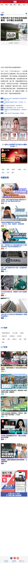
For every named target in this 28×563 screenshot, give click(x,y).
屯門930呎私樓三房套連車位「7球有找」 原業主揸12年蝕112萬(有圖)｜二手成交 (13, 413)
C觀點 (3, 339)
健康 (2, 203)
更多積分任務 (21, 549)
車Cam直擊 (15, 333)
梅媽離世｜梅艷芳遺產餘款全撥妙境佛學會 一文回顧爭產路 (14, 460)
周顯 (3, 342)
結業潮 (21, 333)
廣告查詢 (6, 561)
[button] (2, 1)
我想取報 (14, 561)
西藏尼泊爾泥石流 (6, 333)
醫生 (13, 172)
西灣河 (13, 169)
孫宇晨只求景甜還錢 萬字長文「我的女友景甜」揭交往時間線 (14, 436)
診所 (8, 172)
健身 (20, 339)
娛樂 (2, 439)
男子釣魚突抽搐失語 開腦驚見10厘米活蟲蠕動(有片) (14, 292)
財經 (2, 371)
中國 (2, 295)
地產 (2, 394)
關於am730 (21, 561)
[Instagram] (14, 558)
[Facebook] (11, 558)
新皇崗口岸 (4, 336)
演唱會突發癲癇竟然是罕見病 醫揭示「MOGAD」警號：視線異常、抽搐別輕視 (12, 223)
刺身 (3, 172)
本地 (2, 14)
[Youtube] (18, 558)
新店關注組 (12, 336)
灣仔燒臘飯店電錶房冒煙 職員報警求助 (13, 105)
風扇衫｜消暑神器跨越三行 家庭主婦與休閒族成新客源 (14, 368)
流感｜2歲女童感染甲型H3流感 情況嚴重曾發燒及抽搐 (14, 268)
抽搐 (3, 169)
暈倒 (8, 169)
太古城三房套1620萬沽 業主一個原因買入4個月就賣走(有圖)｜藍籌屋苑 (14, 391)
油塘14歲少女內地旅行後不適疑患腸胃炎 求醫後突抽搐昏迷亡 (14, 315)
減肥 (25, 339)
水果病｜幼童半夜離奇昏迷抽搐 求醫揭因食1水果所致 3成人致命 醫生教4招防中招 (13, 200)
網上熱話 (19, 336)
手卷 (25, 169)
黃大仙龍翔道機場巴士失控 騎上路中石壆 (13, 107)
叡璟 (9, 339)
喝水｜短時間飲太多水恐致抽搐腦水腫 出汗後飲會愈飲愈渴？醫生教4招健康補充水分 (14, 245)
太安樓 (19, 169)
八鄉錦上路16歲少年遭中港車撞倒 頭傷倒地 (14, 113)
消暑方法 (14, 339)
